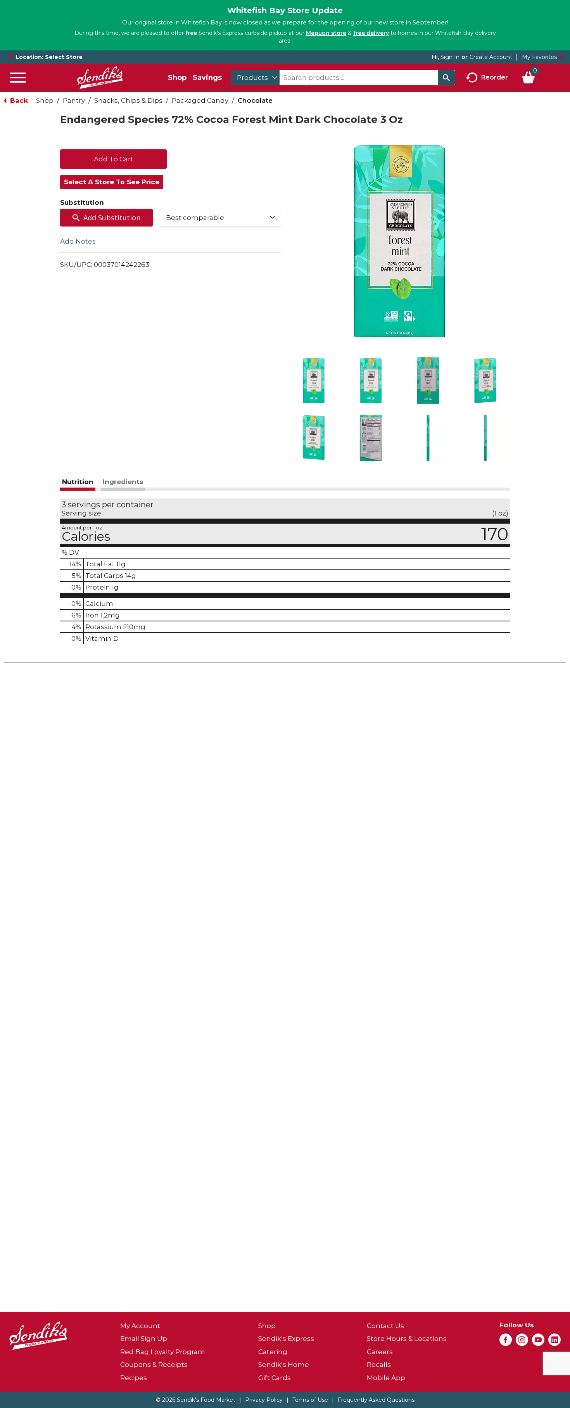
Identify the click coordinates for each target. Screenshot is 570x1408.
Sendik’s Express (286, 1338)
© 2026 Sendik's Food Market (195, 1399)
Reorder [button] (494, 77)
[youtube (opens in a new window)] (538, 1342)
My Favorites (539, 57)
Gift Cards (274, 1378)
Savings (207, 77)
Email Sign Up (143, 1338)
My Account (140, 1326)
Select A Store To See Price (111, 182)
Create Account (491, 57)
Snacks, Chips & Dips (128, 100)
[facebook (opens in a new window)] (505, 1342)
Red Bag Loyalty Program (162, 1352)
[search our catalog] (446, 77)
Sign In (449, 57)
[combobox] (255, 77)
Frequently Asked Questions (376, 1399)
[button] (314, 380)
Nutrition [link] (77, 482)
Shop (177, 77)
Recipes (133, 1378)
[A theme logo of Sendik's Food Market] (100, 77)
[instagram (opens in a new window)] (522, 1342)
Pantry (74, 100)
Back (18, 100)
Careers (380, 1352)
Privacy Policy (264, 1399)
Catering (272, 1352)
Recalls (379, 1364)
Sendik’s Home (283, 1364)
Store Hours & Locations (407, 1338)
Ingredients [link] (123, 482)
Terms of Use (310, 1399)
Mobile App (386, 1378)
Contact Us (385, 1326)
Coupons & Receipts (154, 1364)
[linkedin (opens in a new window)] (554, 1342)
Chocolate (255, 100)
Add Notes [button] (78, 241)
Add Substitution (111, 217)
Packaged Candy (200, 100)
